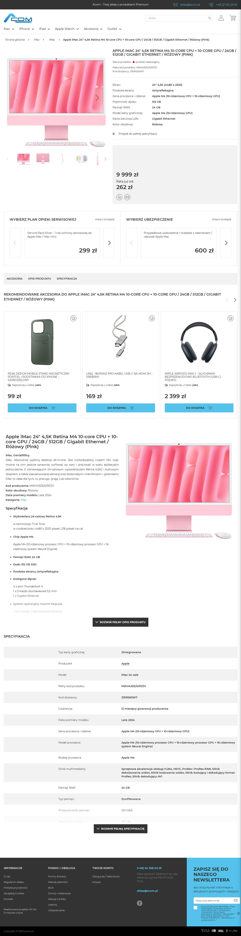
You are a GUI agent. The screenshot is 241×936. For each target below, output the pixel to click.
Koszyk (96, 882)
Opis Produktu (39, 278)
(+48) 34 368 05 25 (149, 868)
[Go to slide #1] (23, 158)
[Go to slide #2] (43, 158)
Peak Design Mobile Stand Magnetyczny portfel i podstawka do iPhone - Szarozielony (38, 377)
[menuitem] (9, 29)
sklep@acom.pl (190, 4)
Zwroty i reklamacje (59, 893)
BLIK (51, 887)
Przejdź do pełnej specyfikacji (138, 133)
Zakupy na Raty (57, 899)
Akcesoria (14, 278)
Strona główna (15, 39)
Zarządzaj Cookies (14, 893)
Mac (37, 39)
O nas (7, 876)
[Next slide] (96, 97)
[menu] (120, 29)
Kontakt (8, 899)
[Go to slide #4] (82, 158)
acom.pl (29, 931)
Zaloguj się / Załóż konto (106, 876)
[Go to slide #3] (62, 158)
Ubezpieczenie (56, 910)
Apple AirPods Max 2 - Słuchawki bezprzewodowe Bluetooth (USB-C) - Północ (194, 377)
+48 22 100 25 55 (226, 4)
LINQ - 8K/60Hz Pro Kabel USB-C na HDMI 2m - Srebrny (119, 375)
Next (109, 243)
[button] (221, 17)
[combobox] (179, 18)
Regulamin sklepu (14, 882)
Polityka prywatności (16, 887)
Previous (15, 243)
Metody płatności (58, 882)
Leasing (52, 904)
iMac (52, 39)
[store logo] (18, 18)
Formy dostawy (57, 876)
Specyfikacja (67, 278)
